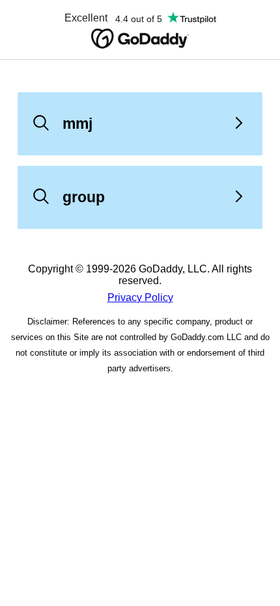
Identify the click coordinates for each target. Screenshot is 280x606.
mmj (77, 123)
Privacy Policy (140, 297)
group (84, 197)
